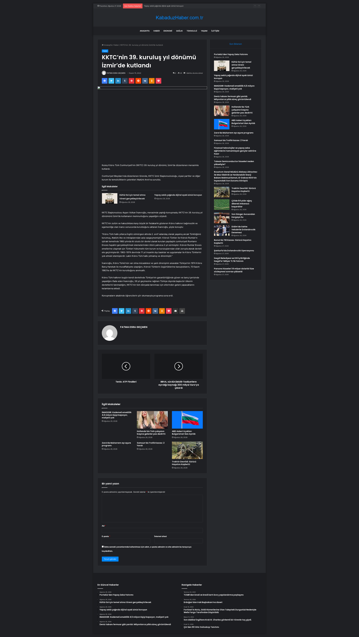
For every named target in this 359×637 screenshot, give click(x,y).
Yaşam (204, 31)
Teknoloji (192, 31)
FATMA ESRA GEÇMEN (116, 73)
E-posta (106, 536)
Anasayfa (144, 31)
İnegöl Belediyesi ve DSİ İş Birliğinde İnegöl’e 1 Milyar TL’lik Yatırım (232, 259)
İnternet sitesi (160, 536)
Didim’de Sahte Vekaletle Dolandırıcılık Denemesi (243, 229)
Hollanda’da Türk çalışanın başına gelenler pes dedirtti (151, 432)
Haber (156, 31)
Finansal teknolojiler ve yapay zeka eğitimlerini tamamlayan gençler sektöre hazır (235, 151)
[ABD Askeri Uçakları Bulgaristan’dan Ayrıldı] (187, 419)
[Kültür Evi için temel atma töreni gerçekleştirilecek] (109, 198)
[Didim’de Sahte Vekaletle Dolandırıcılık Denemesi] (221, 230)
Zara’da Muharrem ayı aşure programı (116, 444)
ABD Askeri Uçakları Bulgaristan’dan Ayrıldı (183, 432)
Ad (104, 526)
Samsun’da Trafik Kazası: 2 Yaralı (150, 444)
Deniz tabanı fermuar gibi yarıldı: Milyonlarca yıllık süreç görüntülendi (232, 98)
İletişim (215, 31)
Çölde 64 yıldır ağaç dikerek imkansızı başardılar (242, 203)
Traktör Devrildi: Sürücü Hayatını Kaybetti (184, 463)
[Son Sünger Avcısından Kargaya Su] (221, 218)
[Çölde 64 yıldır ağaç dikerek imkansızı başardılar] (221, 204)
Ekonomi (168, 31)
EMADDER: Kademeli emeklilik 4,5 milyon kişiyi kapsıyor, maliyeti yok (173, 6)
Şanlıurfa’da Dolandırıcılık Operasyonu (234, 250)
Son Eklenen (235, 44)
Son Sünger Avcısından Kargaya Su (243, 215)
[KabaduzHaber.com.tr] (179, 17)
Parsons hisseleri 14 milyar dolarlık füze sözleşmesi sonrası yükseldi (234, 270)
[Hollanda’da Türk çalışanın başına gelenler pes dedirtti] (152, 419)
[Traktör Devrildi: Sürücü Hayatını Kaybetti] (187, 450)
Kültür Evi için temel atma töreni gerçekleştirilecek (241, 65)
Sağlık (179, 31)
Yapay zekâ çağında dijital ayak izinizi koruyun (178, 195)
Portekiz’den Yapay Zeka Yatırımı (231, 54)
